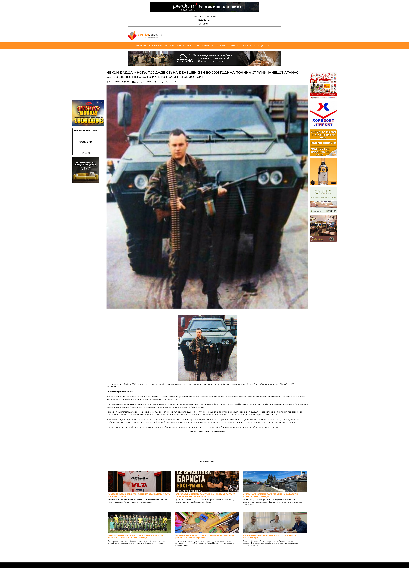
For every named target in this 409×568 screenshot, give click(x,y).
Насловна (141, 45)
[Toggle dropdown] (161, 46)
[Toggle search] (269, 45)
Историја (258, 45)
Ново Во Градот (184, 45)
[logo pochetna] (145, 35)
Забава (231, 45)
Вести (168, 45)
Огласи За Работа (204, 45)
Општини (154, 45)
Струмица (179, 82)
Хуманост (246, 45)
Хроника (221, 45)
